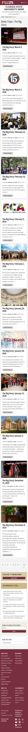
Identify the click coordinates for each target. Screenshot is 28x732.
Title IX (17, 702)
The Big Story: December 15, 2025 (12, 481)
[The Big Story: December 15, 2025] (14, 469)
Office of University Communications (6, 703)
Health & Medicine (5, 668)
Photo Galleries (19, 660)
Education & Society (6, 663)
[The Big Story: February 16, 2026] (14, 165)
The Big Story (8, 17)
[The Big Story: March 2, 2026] (14, 78)
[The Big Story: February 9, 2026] (14, 208)
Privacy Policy (5, 719)
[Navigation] (26, 2)
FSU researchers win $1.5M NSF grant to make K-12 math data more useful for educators (13, 599)
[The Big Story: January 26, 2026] (14, 297)
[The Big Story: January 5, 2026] (14, 424)
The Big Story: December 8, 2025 (13, 526)
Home (2, 17)
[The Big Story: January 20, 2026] (14, 339)
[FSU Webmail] (22, 2)
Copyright (4, 721)
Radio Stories (18, 658)
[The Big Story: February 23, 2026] (14, 120)
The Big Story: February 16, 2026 (14, 178)
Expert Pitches (4, 684)
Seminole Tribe (5, 700)
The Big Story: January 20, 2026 (13, 352)
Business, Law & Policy (7, 660)
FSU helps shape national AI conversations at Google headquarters (13, 612)
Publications (4, 695)
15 (24, 565)
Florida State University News (14, 8)
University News (5, 677)
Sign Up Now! (14, 578)
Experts (17, 695)
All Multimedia (18, 663)
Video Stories (18, 656)
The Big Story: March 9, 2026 (12, 48)
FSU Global (3, 665)
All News (3, 679)
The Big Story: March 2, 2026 (12, 91)
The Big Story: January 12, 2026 (13, 394)
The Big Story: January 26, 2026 (13, 309)
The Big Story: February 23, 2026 (14, 133)
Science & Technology (6, 670)
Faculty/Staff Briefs (6, 681)
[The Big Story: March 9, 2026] (14, 36)
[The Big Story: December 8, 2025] (14, 514)
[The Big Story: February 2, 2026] (14, 252)
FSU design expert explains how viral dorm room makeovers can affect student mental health (14, 606)
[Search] (24, 2)
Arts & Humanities (5, 658)
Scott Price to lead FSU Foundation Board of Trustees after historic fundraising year (14, 617)
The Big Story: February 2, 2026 (13, 265)
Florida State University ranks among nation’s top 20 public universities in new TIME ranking (13, 593)
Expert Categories (19, 697)
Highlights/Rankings (6, 697)
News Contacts (19, 690)
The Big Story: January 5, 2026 (12, 437)
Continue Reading (7, 66)
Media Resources (19, 693)
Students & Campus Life (6, 673)
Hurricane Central (19, 700)
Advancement (4, 656)
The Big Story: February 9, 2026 (13, 220)
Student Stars (4, 693)
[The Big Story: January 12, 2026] (14, 382)
